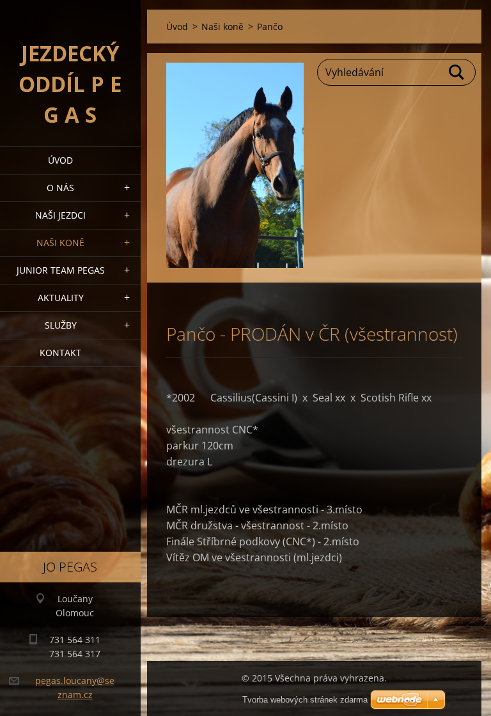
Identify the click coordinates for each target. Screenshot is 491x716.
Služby (61, 325)
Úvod (60, 160)
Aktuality (61, 298)
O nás (60, 188)
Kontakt (60, 352)
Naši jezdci (60, 215)
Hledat (457, 72)
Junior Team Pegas (61, 270)
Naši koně (60, 243)
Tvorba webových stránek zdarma (305, 699)
